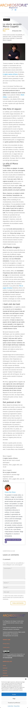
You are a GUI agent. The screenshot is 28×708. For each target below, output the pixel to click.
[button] (26, 679)
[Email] (6, 542)
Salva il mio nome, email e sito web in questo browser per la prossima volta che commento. (13, 597)
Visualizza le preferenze (14, 702)
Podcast (5, 673)
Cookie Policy (10, 706)
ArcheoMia (7, 19)
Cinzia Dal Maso (10, 492)
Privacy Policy (17, 706)
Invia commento (18, 603)
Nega (14, 698)
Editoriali (5, 668)
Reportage (5, 675)
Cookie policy (6, 647)
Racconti (5, 670)
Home (4, 665)
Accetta (14, 694)
